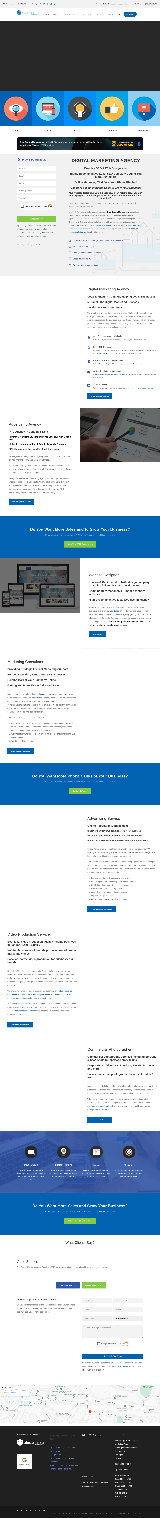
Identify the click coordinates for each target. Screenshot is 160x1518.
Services (66, 14)
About (56, 14)
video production (133, 225)
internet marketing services (80, 232)
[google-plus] (33, 4)
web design (114, 611)
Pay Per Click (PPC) (80, 130)
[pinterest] (40, 4)
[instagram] (54, 4)
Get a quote (130, 14)
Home (47, 14)
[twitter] (44, 4)
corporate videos (44, 994)
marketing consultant (42, 694)
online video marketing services (21, 1011)
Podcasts (100, 14)
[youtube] (51, 4)
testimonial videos (62, 994)
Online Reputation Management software (110, 374)
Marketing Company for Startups (64, 1465)
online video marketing (145, 388)
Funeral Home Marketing (60, 1469)
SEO (16, 130)
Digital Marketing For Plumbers (63, 1448)
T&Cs (140, 1513)
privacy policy (41, 232)
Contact (111, 14)
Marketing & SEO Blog (82, 14)
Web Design (48, 130)
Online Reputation (112, 130)
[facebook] (29, 4)
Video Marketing (144, 130)
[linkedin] (37, 4)
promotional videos (28, 994)
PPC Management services (138, 364)
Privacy (132, 1513)
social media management (100, 225)
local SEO (107, 353)
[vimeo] (47, 4)
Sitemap (122, 1513)
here (92, 1486)
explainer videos (14, 998)
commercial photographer (100, 1106)
